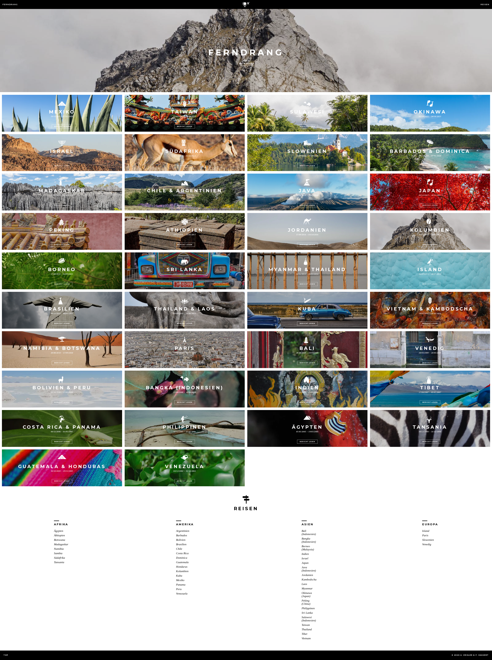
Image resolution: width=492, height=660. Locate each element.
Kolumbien (182, 571)
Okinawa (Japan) (307, 594)
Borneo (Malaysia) (308, 548)
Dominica (181, 557)
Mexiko (180, 580)
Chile (179, 548)
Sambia (58, 553)
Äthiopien (59, 535)
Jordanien (307, 575)
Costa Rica (182, 553)
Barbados (181, 535)
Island (425, 530)
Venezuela (181, 593)
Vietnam (306, 638)
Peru (179, 589)
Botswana (59, 539)
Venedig (426, 544)
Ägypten (58, 530)
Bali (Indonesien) (309, 532)
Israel (305, 558)
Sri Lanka (307, 612)
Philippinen (308, 608)
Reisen (485, 4)
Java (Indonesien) (309, 569)
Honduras (181, 566)
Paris (425, 535)
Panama (180, 584)
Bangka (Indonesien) (309, 540)
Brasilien (181, 544)
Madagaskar (61, 544)
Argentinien (182, 530)
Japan (305, 562)
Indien (305, 553)
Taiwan (306, 624)
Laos (304, 584)
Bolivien (180, 539)
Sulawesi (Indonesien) (309, 619)
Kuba (179, 575)
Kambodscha (309, 579)
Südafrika (59, 557)
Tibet (304, 633)
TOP (5, 655)
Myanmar (307, 588)
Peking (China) (306, 602)
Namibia (59, 548)
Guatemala (182, 562)
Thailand (307, 629)
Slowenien (428, 539)
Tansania (59, 562)
